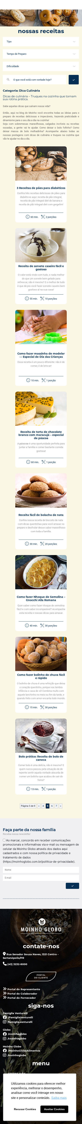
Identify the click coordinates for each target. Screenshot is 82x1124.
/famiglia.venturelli (19, 1021)
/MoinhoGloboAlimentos (23, 1050)
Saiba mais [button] (59, 1097)
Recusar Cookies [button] (25, 1109)
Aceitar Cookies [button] (54, 1109)
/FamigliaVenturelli (20, 1017)
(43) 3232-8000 (17, 964)
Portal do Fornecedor (21, 997)
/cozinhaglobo (17, 1033)
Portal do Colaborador (22, 993)
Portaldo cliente (41, 976)
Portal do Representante (23, 989)
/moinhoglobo (16, 1055)
